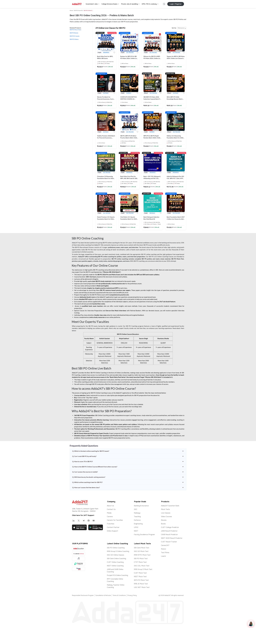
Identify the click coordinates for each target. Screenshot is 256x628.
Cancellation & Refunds (103, 595)
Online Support (112, 531)
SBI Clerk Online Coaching (116, 558)
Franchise (110, 524)
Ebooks (163, 520)
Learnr (163, 556)
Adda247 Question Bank (170, 506)
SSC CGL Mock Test (141, 566)
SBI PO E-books (74, 36)
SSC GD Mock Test (141, 551)
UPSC (136, 527)
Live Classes (165, 513)
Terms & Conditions (119, 595)
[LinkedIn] (73, 520)
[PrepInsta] (78, 564)
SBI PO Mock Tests (75, 30)
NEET (136, 531)
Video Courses (166, 516)
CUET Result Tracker (169, 542)
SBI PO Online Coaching (115, 548)
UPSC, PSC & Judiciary (149, 4)
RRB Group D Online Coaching (118, 551)
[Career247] (78, 569)
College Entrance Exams (109, 4)
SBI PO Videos (74, 39)
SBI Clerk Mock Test (141, 548)
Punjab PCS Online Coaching (117, 575)
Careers (110, 516)
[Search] (164, 4)
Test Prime (165, 552)
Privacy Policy (132, 595)
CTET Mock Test (140, 562)
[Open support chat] (251, 623)
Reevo (163, 549)
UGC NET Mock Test (142, 587)
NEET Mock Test (140, 576)
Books (163, 524)
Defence (137, 520)
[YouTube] (93, 520)
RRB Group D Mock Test (143, 569)
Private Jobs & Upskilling (129, 4)
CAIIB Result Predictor (169, 534)
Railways (137, 513)
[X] (78, 520)
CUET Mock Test (140, 573)
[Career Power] (78, 554)
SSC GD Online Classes (115, 555)
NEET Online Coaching (115, 566)
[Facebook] (88, 520)
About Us (110, 506)
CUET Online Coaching (115, 562)
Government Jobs (92, 4)
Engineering (138, 524)
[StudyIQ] (78, 559)
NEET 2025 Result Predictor (171, 538)
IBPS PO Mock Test (141, 580)
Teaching (137, 516)
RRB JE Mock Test (141, 584)
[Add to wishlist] (114, 52)
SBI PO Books (74, 33)
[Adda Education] (78, 548)
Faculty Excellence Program (144, 534)
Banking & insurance (141, 506)
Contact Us (111, 509)
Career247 (165, 545)
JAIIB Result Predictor (169, 531)
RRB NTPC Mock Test (142, 555)
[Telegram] (83, 520)
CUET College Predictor (170, 527)
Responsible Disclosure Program (83, 595)
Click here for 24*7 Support (83, 515)
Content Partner (113, 527)
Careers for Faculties (115, 520)
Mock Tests (165, 509)
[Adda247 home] (77, 4)
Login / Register (176, 4)
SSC (135, 509)
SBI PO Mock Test (141, 558)
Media (109, 513)
